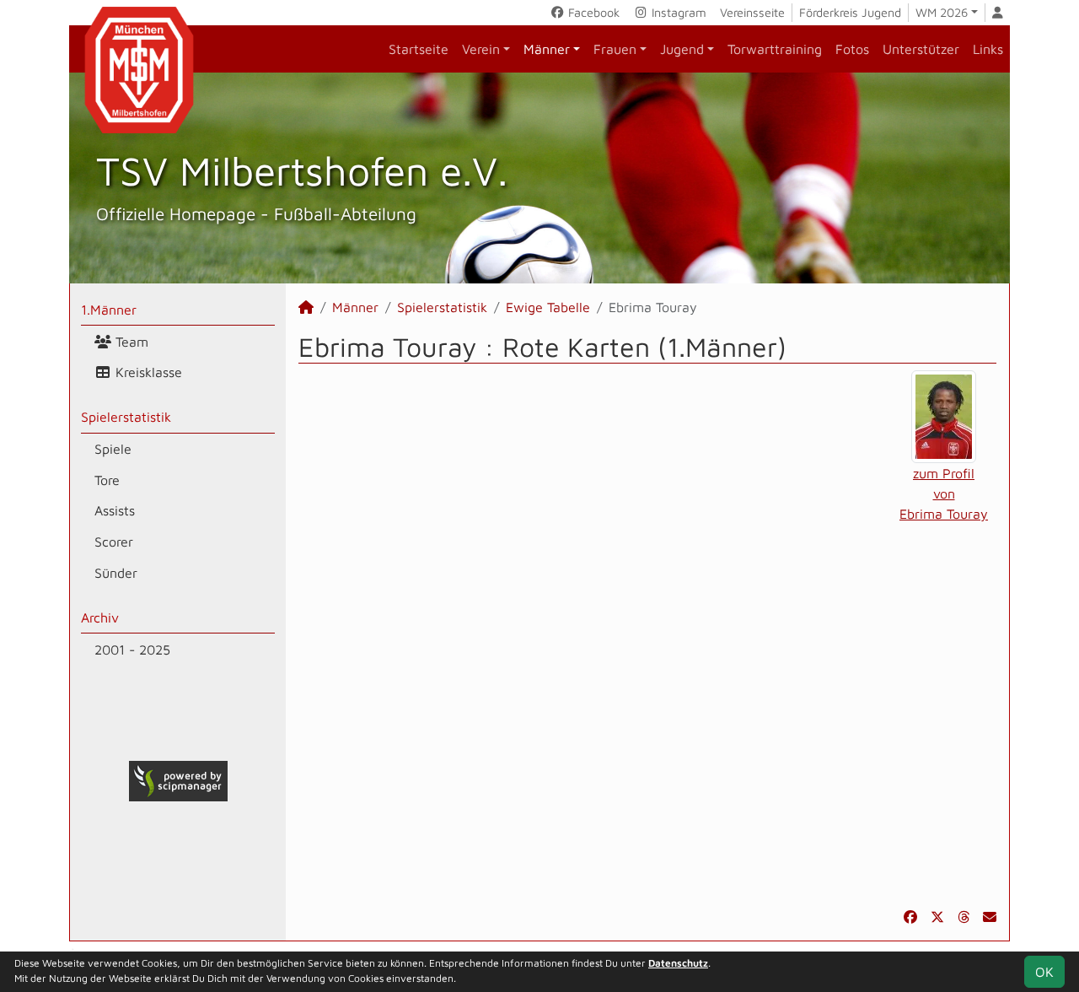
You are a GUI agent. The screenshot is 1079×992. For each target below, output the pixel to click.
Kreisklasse (146, 372)
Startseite (418, 49)
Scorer (113, 541)
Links (988, 49)
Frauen (614, 49)
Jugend (682, 49)
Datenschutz (678, 963)
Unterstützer (921, 49)
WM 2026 (941, 12)
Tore (107, 480)
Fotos (852, 49)
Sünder (115, 572)
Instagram (677, 12)
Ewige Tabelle (548, 307)
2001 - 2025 (132, 649)
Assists (114, 510)
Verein (481, 49)
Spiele (113, 448)
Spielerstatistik (126, 416)
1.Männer (109, 309)
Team (129, 341)
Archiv (100, 617)
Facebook (592, 12)
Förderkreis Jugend (850, 12)
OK (1044, 971)
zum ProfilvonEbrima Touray (943, 493)
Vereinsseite (752, 12)
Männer (546, 49)
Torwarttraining (774, 49)
